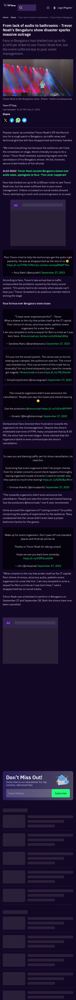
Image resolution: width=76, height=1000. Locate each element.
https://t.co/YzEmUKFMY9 (57, 408)
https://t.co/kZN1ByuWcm (57, 479)
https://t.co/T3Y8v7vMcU (21, 265)
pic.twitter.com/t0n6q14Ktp (52, 336)
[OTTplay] (10, 7)
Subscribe (61, 793)
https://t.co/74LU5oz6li (57, 372)
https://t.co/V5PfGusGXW (38, 558)
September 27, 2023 (53, 272)
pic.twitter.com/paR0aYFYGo (52, 265)
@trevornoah (33, 408)
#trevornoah (27, 336)
